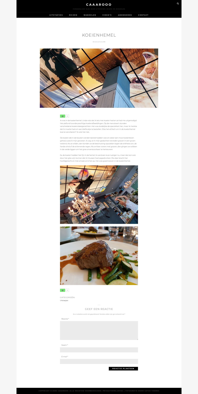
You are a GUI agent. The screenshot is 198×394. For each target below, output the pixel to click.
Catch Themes (152, 391)
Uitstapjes (56, 15)
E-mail (64, 357)
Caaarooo (99, 5)
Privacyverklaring (113, 391)
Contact (143, 15)
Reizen (73, 15)
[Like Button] (62, 116)
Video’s (107, 15)
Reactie (65, 319)
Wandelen (90, 15)
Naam (64, 345)
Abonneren (125, 15)
